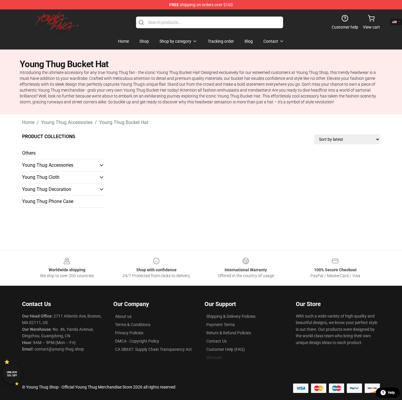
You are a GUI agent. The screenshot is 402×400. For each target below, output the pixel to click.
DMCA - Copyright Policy (137, 341)
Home (28, 122)
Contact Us (216, 341)
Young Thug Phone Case (47, 201)
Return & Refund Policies (228, 332)
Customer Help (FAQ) (225, 349)
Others (29, 153)
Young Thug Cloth (40, 177)
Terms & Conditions (132, 324)
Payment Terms (220, 324)
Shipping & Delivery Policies (230, 316)
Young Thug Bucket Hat (123, 122)
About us (123, 316)
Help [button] (391, 393)
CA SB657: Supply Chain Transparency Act (153, 349)
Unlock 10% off (12, 374)
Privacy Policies (129, 332)
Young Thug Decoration (46, 189)
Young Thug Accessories (66, 122)
